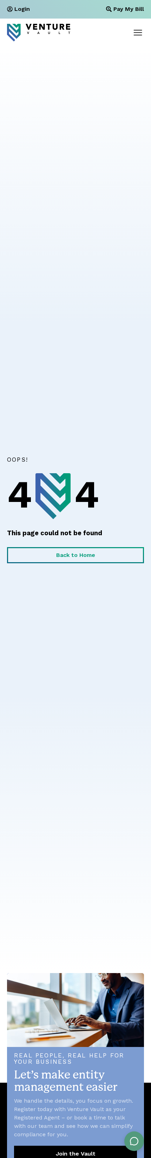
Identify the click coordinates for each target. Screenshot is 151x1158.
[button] (138, 33)
